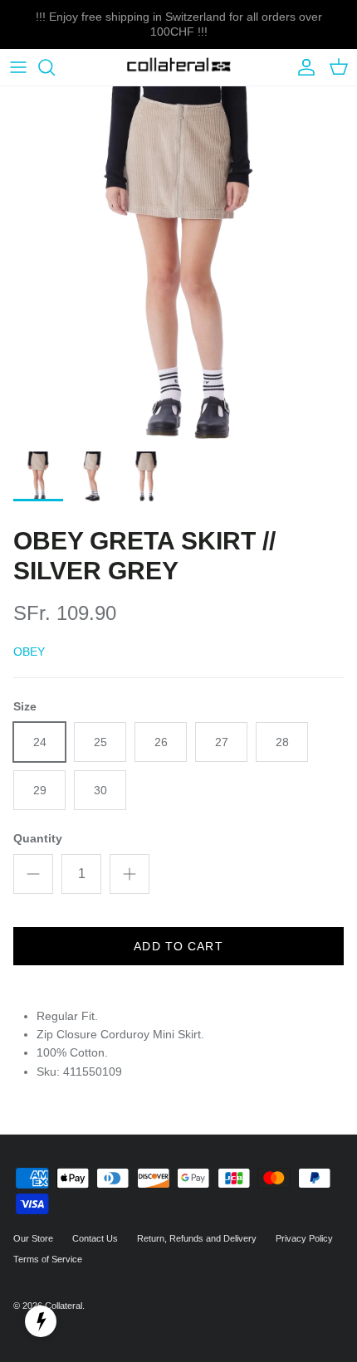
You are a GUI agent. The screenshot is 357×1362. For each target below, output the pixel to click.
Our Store (33, 1238)
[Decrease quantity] (33, 874)
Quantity (37, 838)
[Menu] (18, 67)
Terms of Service (47, 1259)
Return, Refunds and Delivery (197, 1238)
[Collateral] (179, 67)
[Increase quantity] (129, 874)
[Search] (55, 67)
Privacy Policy (304, 1238)
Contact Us (95, 1238)
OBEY (29, 651)
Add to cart (178, 946)
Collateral (63, 1306)
